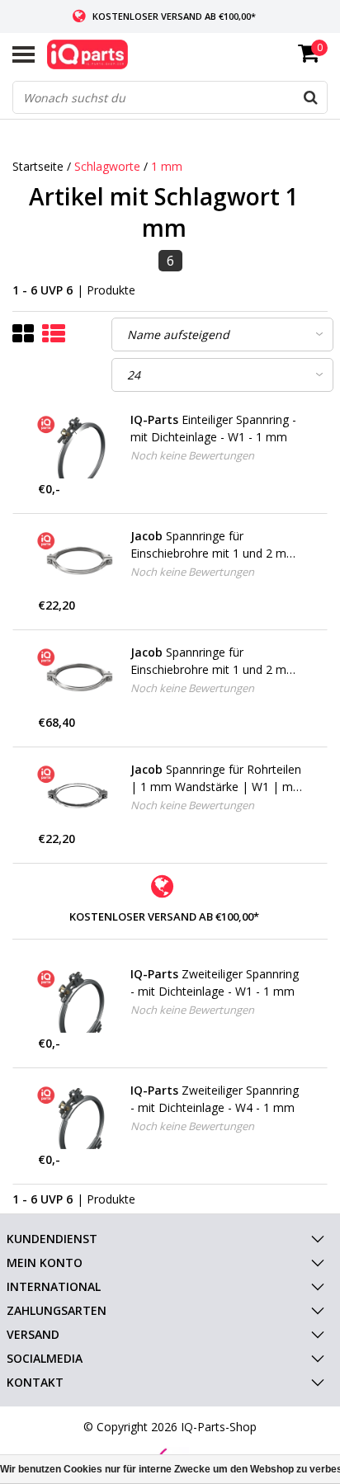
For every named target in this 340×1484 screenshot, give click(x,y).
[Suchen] (310, 97)
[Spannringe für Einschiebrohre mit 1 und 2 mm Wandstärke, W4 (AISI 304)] (78, 678)
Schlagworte (107, 166)
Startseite (38, 166)
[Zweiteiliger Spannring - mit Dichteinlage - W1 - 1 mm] (78, 1000)
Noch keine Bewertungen (192, 455)
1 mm (166, 166)
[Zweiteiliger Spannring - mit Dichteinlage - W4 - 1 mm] (78, 1116)
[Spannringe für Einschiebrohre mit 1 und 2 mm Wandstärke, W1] (78, 562)
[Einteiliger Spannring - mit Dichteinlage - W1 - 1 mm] (78, 445)
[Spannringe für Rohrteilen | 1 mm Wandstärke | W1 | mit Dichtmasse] (78, 795)
